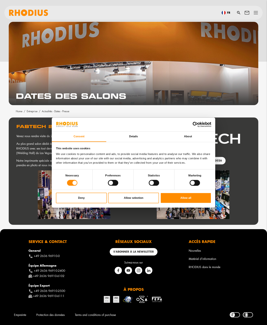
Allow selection (133, 198)
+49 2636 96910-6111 (48, 296)
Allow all (185, 198)
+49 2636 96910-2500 (49, 291)
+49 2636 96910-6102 (48, 276)
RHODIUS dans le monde (204, 267)
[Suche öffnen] (238, 13)
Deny (81, 198)
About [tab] (188, 136)
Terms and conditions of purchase (95, 315)
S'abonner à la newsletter (133, 251)
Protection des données (50, 315)
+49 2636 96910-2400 (49, 270)
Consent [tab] (79, 136)
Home (19, 111)
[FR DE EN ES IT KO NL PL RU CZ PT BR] (227, 13)
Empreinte (20, 315)
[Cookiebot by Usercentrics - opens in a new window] (195, 124)
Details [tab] (133, 136)
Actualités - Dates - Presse (55, 111)
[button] (256, 13)
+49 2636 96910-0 (47, 256)
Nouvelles (195, 250)
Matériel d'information (202, 259)
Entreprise (32, 111)
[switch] (113, 183)
